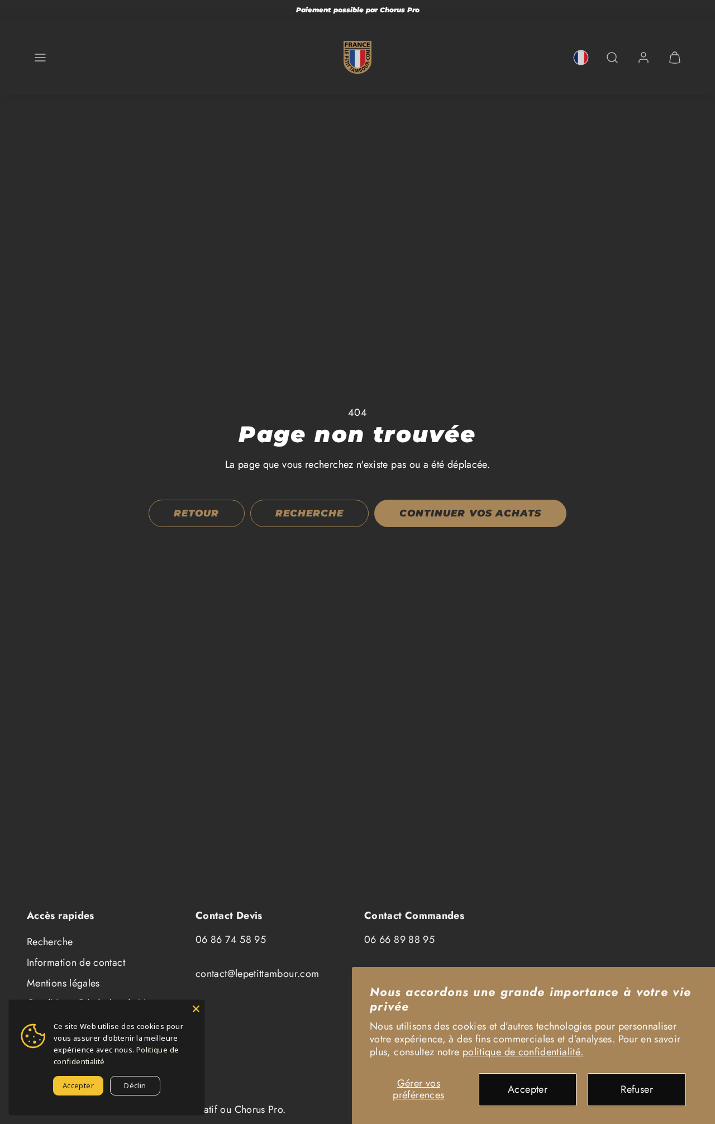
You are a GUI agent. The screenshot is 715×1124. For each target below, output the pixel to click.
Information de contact (76, 962)
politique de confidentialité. (523, 1052)
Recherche (50, 942)
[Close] (196, 1008)
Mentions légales (63, 983)
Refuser (637, 1089)
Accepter (527, 1089)
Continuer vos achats (470, 513)
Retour (196, 513)
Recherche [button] (309, 513)
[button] (40, 57)
